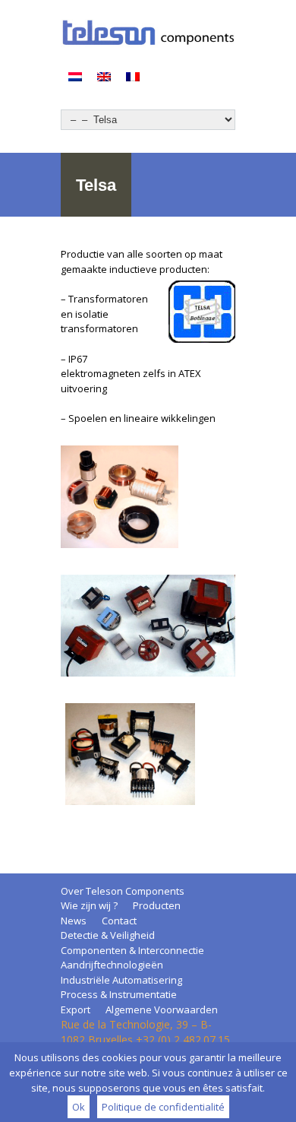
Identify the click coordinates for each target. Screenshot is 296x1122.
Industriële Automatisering (121, 980)
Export (75, 1009)
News (74, 920)
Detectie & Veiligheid (108, 935)
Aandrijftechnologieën (112, 964)
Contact (119, 920)
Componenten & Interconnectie (132, 950)
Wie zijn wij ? (89, 905)
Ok (78, 1107)
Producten (157, 905)
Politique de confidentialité (163, 1107)
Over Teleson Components (122, 891)
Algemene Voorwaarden (161, 1009)
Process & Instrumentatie (119, 994)
